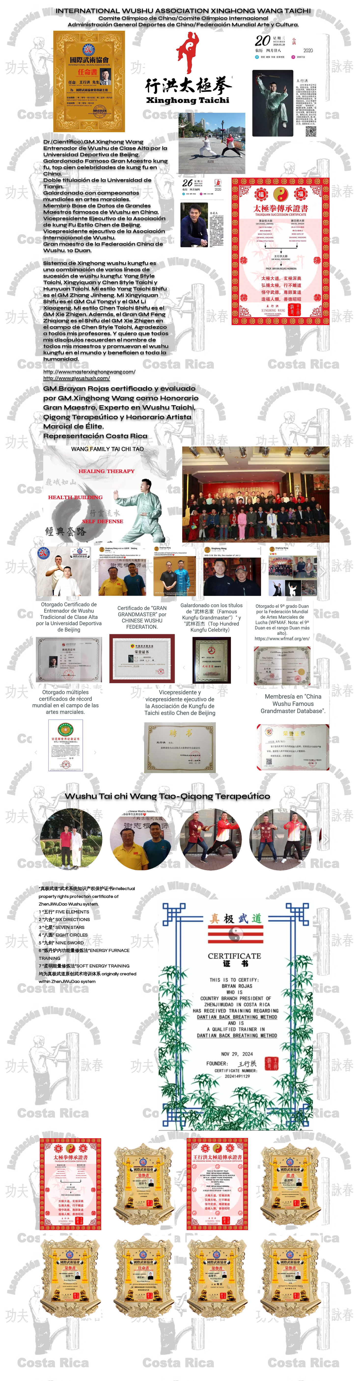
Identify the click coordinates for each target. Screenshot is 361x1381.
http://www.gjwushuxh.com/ (76, 378)
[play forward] (322, 571)
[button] (64, 571)
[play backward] (32, 571)
